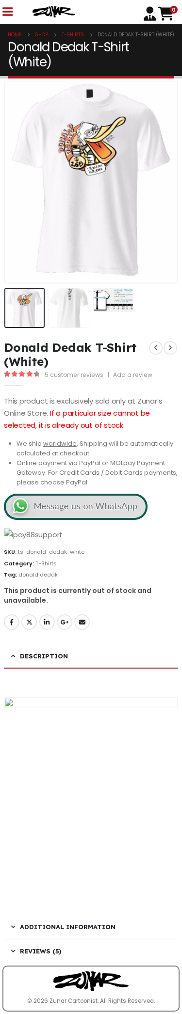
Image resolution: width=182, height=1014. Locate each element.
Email (82, 622)
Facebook (11, 622)
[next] (170, 348)
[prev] (156, 348)
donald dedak (38, 574)
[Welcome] (151, 13)
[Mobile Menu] (7, 12)
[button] (16, 182)
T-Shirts (46, 563)
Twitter (29, 622)
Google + (64, 622)
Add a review (132, 375)
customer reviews (74, 375)
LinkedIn (47, 622)
